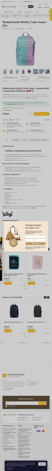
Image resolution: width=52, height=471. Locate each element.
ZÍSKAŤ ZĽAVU (35, 243)
